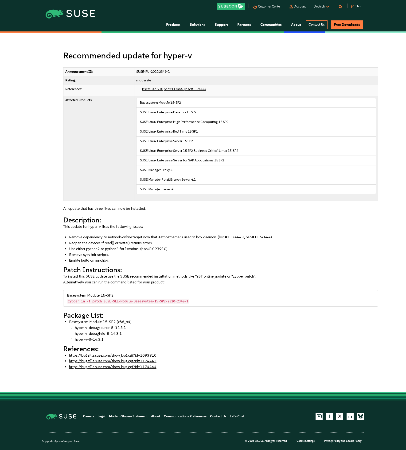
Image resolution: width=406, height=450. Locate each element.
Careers (88, 416)
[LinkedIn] (350, 416)
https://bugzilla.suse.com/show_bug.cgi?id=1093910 (112, 355)
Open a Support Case (67, 441)
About (155, 416)
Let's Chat (237, 416)
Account (300, 6)
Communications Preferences (185, 416)
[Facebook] (329, 416)
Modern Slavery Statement (128, 416)
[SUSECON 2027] (231, 6)
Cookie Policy (354, 440)
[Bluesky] (360, 416)
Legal (101, 416)
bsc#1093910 (152, 89)
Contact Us (316, 25)
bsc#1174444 (195, 89)
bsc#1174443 (174, 89)
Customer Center (269, 6)
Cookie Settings (306, 440)
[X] (339, 416)
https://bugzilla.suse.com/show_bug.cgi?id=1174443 (112, 361)
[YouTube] (319, 416)
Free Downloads (347, 25)
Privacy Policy (332, 440)
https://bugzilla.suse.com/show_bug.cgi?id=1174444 (112, 367)
